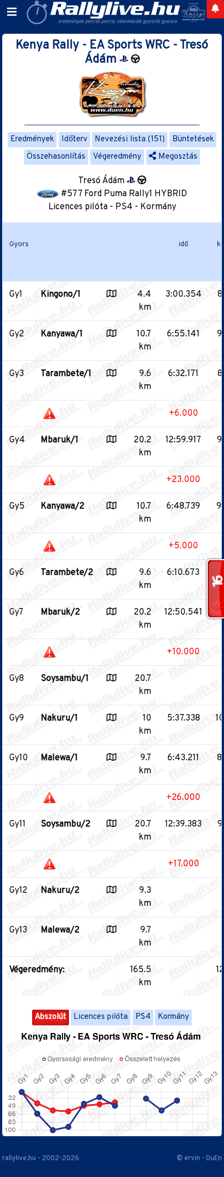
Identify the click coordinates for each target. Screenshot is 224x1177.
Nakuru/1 (59, 718)
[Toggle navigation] (12, 12)
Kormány (173, 1017)
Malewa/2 (60, 930)
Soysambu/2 (65, 824)
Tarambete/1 (66, 373)
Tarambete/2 (67, 572)
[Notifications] (215, 9)
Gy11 (17, 824)
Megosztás (176, 157)
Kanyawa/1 (62, 334)
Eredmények (32, 139)
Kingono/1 (60, 294)
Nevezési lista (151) (130, 139)
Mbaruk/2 (60, 612)
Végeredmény (117, 157)
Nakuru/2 (60, 890)
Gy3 (16, 373)
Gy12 (18, 890)
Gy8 (16, 678)
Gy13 (18, 930)
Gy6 (16, 572)
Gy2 (16, 334)
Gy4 (17, 440)
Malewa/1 (59, 758)
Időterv (74, 139)
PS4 (143, 1017)
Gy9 (16, 718)
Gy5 (16, 506)
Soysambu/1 (65, 678)
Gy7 (16, 612)
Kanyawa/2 (62, 506)
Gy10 (18, 758)
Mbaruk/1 (59, 440)
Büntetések (193, 139)
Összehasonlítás (56, 157)
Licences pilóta (100, 1017)
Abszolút (50, 1017)
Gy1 (15, 294)
